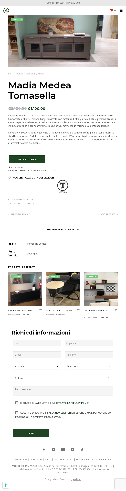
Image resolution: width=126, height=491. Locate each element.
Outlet (19, 74)
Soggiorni (30, 74)
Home (11, 74)
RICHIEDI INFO (27, 159)
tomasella (28, 203)
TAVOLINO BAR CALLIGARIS (59, 310)
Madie (41, 74)
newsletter (63, 412)
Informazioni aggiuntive (63, 229)
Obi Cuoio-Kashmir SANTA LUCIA (97, 312)
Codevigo (17, 203)
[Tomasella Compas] (62, 186)
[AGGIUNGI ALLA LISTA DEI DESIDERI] (40, 310)
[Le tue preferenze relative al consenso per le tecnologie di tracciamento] (6, 485)
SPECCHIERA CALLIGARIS (20, 310)
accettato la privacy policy (70, 403)
